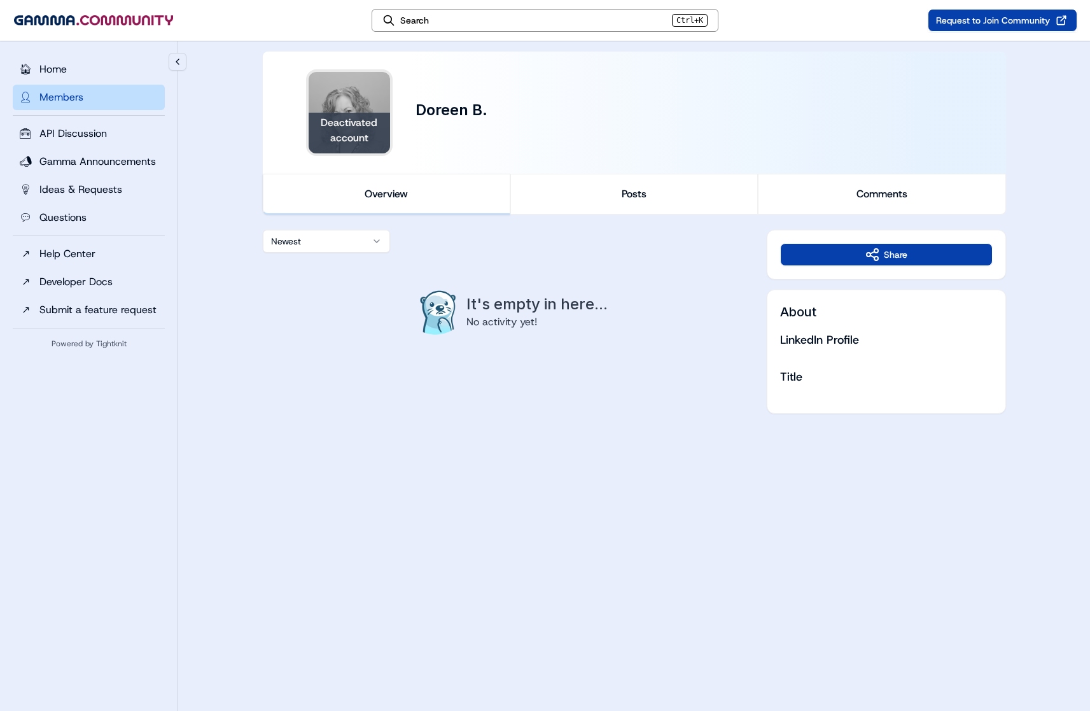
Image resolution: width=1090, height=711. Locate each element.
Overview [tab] (386, 194)
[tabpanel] (634, 322)
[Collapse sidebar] (177, 62)
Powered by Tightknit (89, 344)
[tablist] (634, 194)
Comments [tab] (881, 194)
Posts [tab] (634, 194)
